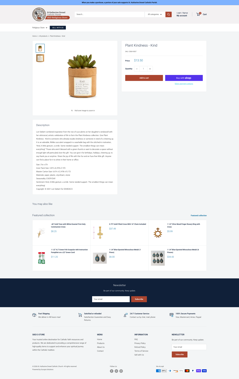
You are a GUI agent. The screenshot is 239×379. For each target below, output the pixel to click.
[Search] (168, 14)
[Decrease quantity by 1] (136, 68)
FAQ (136, 339)
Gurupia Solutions (47, 369)
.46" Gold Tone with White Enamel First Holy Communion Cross (68, 225)
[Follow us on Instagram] (121, 371)
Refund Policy (140, 347)
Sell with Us (139, 355)
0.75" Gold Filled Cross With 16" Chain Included (127, 224)
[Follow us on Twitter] (116, 371)
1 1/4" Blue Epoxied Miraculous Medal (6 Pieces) (183, 251)
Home (34, 36)
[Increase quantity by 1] (150, 68)
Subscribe (139, 299)
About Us (101, 347)
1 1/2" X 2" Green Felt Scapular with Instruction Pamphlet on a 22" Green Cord (69, 251)
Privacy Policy (140, 343)
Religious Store (38, 28)
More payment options (184, 84)
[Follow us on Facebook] (111, 371)
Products (100, 343)
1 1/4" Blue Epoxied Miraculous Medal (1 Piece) (125, 251)
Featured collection (199, 215)
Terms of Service (141, 351)
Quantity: (129, 69)
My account (182, 15)
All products (43, 36)
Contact (100, 351)
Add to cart (144, 78)
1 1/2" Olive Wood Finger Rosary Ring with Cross (183, 225)
